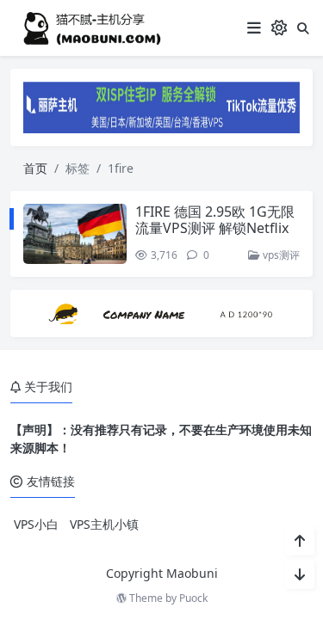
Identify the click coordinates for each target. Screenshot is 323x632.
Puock (193, 598)
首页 (35, 168)
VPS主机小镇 (104, 524)
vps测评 (280, 255)
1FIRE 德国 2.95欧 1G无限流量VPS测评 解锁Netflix (215, 219)
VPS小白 (36, 524)
